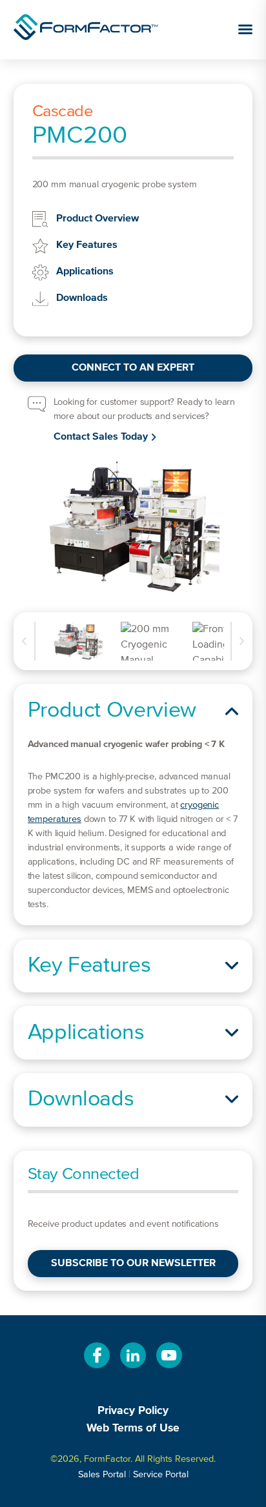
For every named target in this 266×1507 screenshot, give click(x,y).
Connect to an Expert (133, 368)
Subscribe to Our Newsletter (133, 1263)
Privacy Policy (133, 1411)
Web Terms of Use (133, 1428)
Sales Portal (102, 1474)
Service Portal (161, 1474)
